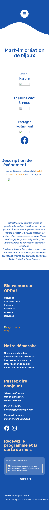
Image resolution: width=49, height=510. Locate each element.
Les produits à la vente (17, 360)
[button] (24, 140)
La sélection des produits (19, 356)
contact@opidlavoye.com (18, 409)
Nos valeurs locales (15, 353)
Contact (9, 315)
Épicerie (8, 305)
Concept (9, 297)
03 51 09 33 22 (12, 406)
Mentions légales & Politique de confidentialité (27, 499)
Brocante (9, 308)
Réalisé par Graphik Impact (17, 495)
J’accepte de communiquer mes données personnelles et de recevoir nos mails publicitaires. (23, 468)
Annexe (8, 312)
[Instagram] (14, 428)
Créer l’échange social (17, 363)
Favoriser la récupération (19, 367)
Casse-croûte (12, 301)
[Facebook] (7, 428)
